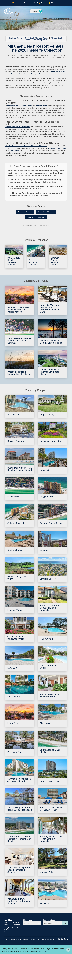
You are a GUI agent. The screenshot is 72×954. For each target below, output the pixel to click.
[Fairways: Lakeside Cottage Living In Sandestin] (52, 594)
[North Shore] (19, 712)
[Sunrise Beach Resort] (52, 768)
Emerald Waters (15, 610)
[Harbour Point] (52, 626)
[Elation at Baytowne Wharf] (19, 565)
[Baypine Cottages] (19, 430)
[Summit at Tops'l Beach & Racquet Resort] (19, 767)
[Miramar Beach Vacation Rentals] (57, 250)
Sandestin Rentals (25, 212)
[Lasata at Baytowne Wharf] (52, 654)
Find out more (43, 951)
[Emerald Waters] (19, 596)
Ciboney (44, 550)
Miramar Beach (56, 38)
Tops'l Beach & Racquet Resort (36, 38)
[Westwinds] (52, 889)
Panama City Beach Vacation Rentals (13, 261)
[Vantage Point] (52, 858)
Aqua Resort (13, 414)
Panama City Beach (40, 40)
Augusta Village (47, 414)
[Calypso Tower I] (52, 485)
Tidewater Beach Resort (57, 148)
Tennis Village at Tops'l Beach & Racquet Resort (19, 808)
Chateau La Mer (15, 550)
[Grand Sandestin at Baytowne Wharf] (19, 625)
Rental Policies (16, 926)
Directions (6, 924)
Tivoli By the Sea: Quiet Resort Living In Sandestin (51, 838)
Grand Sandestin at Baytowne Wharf (17, 637)
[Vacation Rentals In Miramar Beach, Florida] (19, 359)
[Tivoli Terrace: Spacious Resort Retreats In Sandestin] (19, 856)
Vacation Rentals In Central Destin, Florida (51, 341)
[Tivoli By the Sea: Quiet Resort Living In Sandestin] (52, 825)
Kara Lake (12, 667)
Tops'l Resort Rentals (46, 212)
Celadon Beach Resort (51, 523)
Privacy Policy (8, 928)
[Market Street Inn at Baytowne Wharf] (52, 683)
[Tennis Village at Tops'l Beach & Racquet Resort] (19, 796)
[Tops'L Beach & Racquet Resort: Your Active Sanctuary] (19, 327)
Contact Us (15, 922)
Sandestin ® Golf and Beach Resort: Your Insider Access (18, 309)
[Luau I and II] (19, 684)
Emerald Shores (48, 579)
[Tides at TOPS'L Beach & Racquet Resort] (52, 796)
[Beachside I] (52, 457)
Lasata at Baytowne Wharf (49, 666)
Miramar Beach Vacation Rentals (55, 261)
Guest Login (16, 924)
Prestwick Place (15, 752)
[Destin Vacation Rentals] (36, 251)
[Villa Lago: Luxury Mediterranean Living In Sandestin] (19, 887)
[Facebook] (59, 939)
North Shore (13, 723)
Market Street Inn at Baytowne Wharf (50, 695)
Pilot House (45, 723)
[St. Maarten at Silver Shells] (52, 739)
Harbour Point (46, 639)
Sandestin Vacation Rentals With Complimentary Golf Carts (49, 308)
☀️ (39, 3)
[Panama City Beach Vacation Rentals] (14, 250)
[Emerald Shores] (52, 566)
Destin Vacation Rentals (33, 262)
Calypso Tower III (15, 523)
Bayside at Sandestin (50, 441)
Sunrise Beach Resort (50, 781)
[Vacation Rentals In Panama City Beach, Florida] (52, 358)
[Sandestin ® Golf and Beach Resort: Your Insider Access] (19, 295)
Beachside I (45, 470)
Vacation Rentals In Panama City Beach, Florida (50, 371)
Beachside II (13, 496)
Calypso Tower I (14, 150)
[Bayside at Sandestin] (52, 430)
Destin (27, 40)
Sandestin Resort (15, 38)
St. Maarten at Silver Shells (50, 751)
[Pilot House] (52, 712)
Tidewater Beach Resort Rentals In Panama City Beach (19, 838)
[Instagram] (62, 939)
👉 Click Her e (36, 3)
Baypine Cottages (16, 441)
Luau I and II (13, 696)
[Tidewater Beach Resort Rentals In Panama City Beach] (19, 825)
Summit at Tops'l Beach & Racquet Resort (19, 780)
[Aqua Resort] (19, 403)
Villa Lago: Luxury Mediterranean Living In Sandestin (18, 900)
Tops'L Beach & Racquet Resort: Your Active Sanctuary (19, 340)
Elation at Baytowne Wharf (17, 577)
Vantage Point (47, 872)
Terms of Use (16, 928)
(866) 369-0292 (7, 930)
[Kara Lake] (19, 655)
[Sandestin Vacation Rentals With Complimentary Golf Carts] (52, 294)
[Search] (39, 923)
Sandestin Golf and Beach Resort (19, 106)
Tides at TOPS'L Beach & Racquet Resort (51, 808)
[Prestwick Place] (19, 740)
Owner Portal (7, 926)
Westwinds (45, 903)
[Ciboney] (52, 539)
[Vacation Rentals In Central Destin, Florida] (52, 328)
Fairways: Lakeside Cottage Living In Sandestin (49, 607)
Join (65, 923)
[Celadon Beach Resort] (52, 512)
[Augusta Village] (52, 403)
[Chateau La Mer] (19, 539)
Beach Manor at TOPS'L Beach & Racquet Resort (19, 468)
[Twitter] (67, 939)
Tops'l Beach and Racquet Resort (31, 74)
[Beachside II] (19, 485)
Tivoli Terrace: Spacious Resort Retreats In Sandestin (19, 869)
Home (5, 922)
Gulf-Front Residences (36, 217)
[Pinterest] (65, 939)
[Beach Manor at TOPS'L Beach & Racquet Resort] (19, 456)
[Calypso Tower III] (19, 512)
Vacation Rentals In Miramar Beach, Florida (18, 372)
